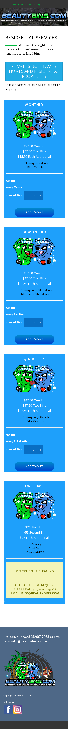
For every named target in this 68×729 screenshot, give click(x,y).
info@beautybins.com (40, 593)
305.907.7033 (38, 636)
